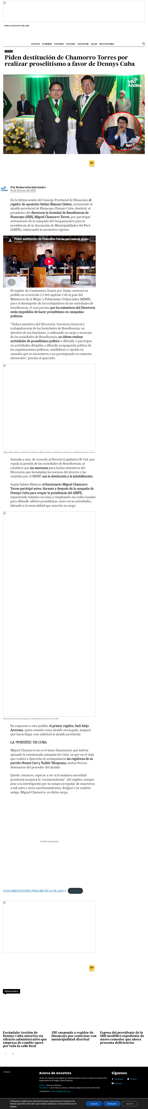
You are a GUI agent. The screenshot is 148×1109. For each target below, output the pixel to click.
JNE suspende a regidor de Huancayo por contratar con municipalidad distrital (73, 1036)
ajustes (13, 1106)
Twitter (133, 1079)
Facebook (119, 1079)
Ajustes (129, 1103)
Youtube (118, 1083)
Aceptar (94, 1103)
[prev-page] (6, 1054)
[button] (143, 43)
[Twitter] (128, 1079)
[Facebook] (112, 1079)
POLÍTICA (8, 51)
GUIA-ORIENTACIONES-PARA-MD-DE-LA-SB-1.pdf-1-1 (34, 890)
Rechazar (112, 1103)
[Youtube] (112, 1083)
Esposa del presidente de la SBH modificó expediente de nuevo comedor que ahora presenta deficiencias (122, 1037)
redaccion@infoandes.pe (60, 1091)
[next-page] (12, 1054)
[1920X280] (74, 21)
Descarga (75, 890)
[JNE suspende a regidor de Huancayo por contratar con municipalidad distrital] (74, 1013)
